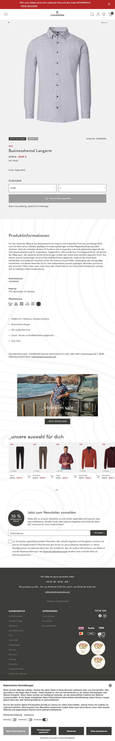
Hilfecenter (13, 626)
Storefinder (47, 621)
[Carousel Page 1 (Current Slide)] (102, 22)
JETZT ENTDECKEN (57, 421)
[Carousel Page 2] (103, 22)
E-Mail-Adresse (16, 533)
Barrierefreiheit (49, 626)
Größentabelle (15, 180)
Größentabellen (16, 616)
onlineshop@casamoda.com (44, 357)
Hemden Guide (15, 621)
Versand (12, 650)
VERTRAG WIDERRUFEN (57, 601)
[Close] (109, 4)
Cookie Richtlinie (16, 669)
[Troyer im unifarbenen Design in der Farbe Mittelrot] (66, 457)
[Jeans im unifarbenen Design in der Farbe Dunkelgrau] (20, 457)
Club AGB (13, 640)
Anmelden (98, 533)
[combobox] (32, 188)
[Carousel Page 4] (106, 22)
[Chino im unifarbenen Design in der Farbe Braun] (43, 457)
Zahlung (12, 659)
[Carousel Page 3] (105, 22)
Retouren (13, 654)
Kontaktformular (16, 630)
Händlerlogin (14, 645)
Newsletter (13, 664)
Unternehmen (48, 616)
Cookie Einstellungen (18, 674)
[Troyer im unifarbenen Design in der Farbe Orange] (89, 457)
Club (11, 635)
